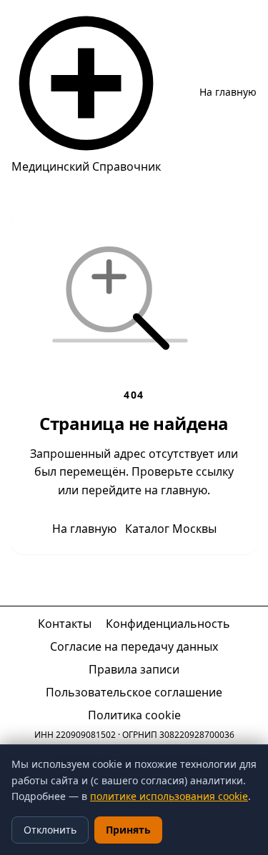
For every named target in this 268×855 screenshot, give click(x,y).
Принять (128, 829)
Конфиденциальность (168, 623)
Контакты (64, 623)
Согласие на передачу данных (134, 646)
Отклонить (50, 829)
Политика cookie (134, 715)
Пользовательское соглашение (134, 692)
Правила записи (134, 669)
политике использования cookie (169, 796)
